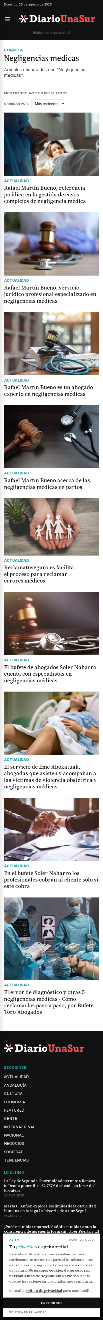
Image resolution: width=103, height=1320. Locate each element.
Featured (14, 1110)
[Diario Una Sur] (57, 19)
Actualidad (16, 1076)
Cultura (13, 1093)
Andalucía (15, 1085)
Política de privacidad (44, 1290)
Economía (14, 1102)
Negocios (14, 1143)
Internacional (20, 1127)
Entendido (51, 1303)
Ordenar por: (16, 104)
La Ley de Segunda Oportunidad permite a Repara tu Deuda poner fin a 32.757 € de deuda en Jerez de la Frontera (51, 1186)
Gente (10, 1118)
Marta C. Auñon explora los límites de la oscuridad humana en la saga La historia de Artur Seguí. (50, 1208)
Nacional (14, 1135)
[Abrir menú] (9, 19)
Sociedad (14, 1152)
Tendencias (16, 1160)
